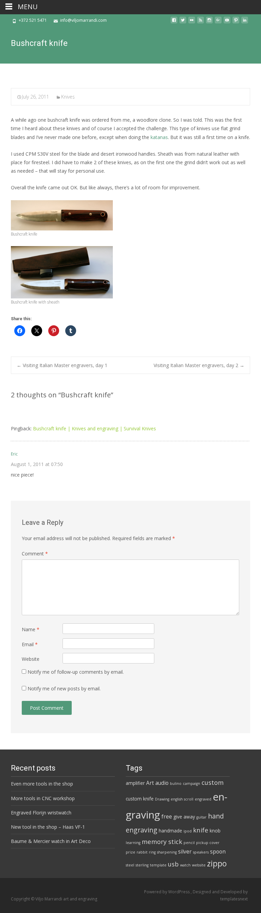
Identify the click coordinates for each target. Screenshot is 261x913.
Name (30, 629)
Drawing (162, 799)
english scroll (182, 799)
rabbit (142, 852)
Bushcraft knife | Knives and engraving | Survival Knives (94, 428)
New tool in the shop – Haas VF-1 (48, 827)
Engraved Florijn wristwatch (41, 812)
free (166, 816)
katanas (159, 137)
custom (213, 782)
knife (200, 830)
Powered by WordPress (167, 892)
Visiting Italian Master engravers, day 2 (199, 365)
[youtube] (227, 22)
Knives (68, 96)
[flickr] (191, 22)
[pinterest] (235, 22)
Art (150, 783)
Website (30, 659)
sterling (142, 865)
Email (30, 644)
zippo (217, 863)
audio (162, 783)
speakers (201, 852)
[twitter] (182, 22)
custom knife (140, 799)
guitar (201, 817)
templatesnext (234, 899)
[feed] (200, 22)
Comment (35, 553)
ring (152, 852)
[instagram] (209, 22)
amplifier (135, 783)
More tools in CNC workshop (43, 798)
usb (173, 864)
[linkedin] (244, 22)
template (158, 865)
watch (185, 865)
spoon (218, 851)
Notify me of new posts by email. (64, 688)
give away (184, 817)
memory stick (162, 841)
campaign (191, 783)
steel (130, 865)
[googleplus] (218, 22)
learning (133, 842)
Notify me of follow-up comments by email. (76, 672)
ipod (188, 831)
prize (130, 852)
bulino (175, 783)
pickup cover (208, 842)
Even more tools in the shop (42, 783)
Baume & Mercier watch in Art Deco (51, 841)
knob (215, 831)
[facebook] (174, 22)
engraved (203, 799)
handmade (170, 831)
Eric (14, 454)
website (199, 865)
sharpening (167, 852)
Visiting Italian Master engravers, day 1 (62, 365)
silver (185, 851)
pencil (189, 842)
